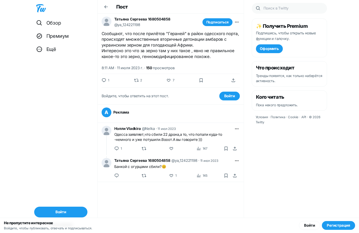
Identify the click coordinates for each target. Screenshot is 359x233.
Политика (278, 117)
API (303, 117)
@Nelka (148, 128)
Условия (262, 117)
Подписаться (217, 22)
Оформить (269, 48)
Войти (229, 96)
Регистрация (338, 225)
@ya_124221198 (127, 24)
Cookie (293, 117)
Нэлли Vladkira (127, 128)
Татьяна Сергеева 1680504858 (142, 19)
